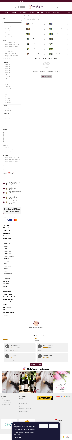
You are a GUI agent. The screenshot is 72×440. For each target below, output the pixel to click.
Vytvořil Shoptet (59, 437)
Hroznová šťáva (9, 102)
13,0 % (7, 70)
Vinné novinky (6, 230)
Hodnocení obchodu (23, 410)
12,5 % (7, 68)
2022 (7, 136)
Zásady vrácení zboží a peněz (25, 406)
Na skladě (8, 27)
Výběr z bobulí (9, 124)
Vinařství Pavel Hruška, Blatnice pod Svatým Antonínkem (12, 50)
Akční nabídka (6, 233)
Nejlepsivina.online (7, 402)
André (5, 248)
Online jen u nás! (9, 36)
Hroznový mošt (7, 291)
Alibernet (6, 246)
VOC (7, 126)
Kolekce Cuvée (9, 152)
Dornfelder (6, 258)
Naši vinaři (6, 228)
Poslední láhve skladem (10, 35)
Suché (7, 94)
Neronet (6, 268)
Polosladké (8, 98)
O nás (20, 400)
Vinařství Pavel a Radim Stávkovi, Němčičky (12, 47)
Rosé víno (8, 88)
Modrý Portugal (7, 266)
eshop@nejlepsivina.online (9, 398)
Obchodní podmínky (18, 432)
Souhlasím (53, 426)
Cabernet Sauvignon (9, 256)
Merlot (5, 263)
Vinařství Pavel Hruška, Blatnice (12, 159)
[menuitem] (5, 12)
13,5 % (7, 72)
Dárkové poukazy (7, 238)
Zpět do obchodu (46, 76)
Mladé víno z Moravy (8, 312)
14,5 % (7, 76)
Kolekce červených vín (10, 150)
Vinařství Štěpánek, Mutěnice (12, 53)
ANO (7, 148)
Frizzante (8, 110)
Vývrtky (5, 304)
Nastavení (17, 437)
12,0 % (7, 66)
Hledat (16, 7)
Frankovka (6, 261)
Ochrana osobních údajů (24, 405)
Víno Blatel (8, 169)
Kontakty (21, 398)
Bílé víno (7, 84)
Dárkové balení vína (8, 299)
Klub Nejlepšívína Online (23, 411)
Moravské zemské (9, 116)
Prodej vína (6, 225)
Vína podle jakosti (8, 294)
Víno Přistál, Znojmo (10, 59)
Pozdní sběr (8, 120)
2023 (7, 138)
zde (35, 431)
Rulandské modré (8, 273)
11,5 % (7, 65)
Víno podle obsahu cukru (9, 297)
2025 (7, 142)
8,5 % (7, 78)
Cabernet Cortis (7, 251)
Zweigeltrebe (7, 278)
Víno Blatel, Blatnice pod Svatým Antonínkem (11, 56)
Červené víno (8, 86)
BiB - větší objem (7, 307)
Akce (7, 29)
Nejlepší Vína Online (10, 42)
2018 (7, 132)
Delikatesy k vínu (7, 302)
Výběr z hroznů (9, 122)
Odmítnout (43, 426)
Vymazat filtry (11, 172)
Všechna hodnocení (36, 364)
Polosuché (8, 96)
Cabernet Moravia (8, 253)
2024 (7, 140)
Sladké (7, 100)
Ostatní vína (6, 310)
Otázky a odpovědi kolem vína (25, 408)
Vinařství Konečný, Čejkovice (12, 44)
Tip (6, 33)
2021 (7, 134)
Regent (5, 271)
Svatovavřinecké (8, 276)
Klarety (5, 286)
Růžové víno (6, 281)
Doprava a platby (22, 401)
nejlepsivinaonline (7, 404)
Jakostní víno (8, 118)
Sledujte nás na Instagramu (38, 369)
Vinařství (5, 315)
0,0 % (7, 74)
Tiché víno (8, 108)
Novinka (7, 31)
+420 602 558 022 (7, 400)
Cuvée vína (6, 284)
